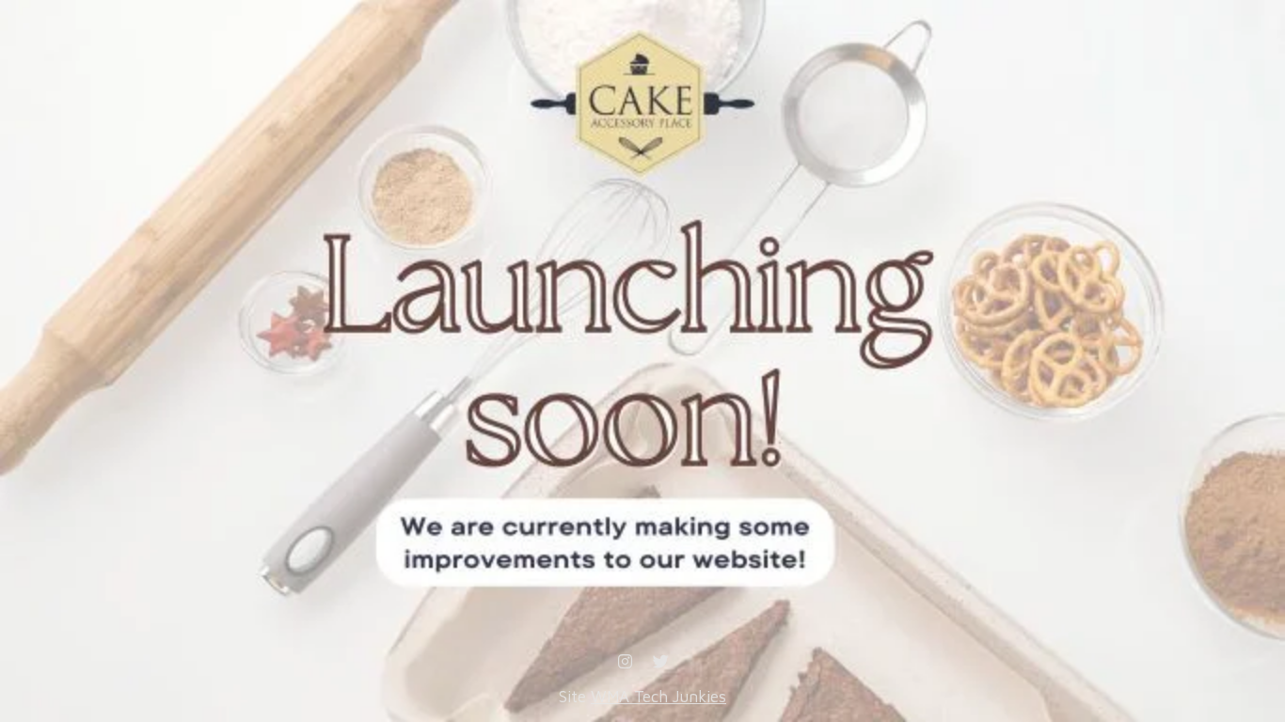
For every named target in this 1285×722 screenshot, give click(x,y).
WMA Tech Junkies (658, 696)
